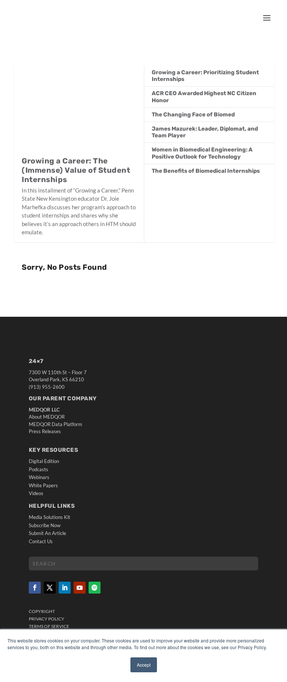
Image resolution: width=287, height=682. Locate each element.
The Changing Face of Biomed (193, 114)
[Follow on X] (50, 588)
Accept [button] (144, 664)
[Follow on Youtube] (80, 588)
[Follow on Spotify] (95, 588)
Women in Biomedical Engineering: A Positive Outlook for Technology (202, 153)
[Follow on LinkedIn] (65, 588)
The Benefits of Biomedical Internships (206, 171)
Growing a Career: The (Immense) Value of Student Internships (76, 170)
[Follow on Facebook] (35, 588)
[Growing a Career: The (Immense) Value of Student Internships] (79, 111)
